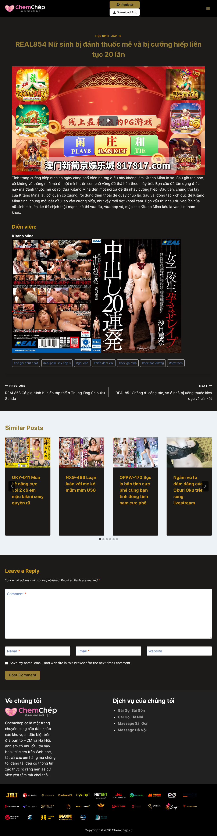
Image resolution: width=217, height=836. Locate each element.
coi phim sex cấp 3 (57, 363)
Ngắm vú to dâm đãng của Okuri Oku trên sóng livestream (188, 490)
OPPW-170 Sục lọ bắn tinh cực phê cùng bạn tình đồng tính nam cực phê (135, 490)
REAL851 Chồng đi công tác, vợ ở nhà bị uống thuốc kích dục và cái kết (164, 392)
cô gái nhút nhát (26, 363)
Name (13, 651)
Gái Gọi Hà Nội (130, 717)
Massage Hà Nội (132, 730)
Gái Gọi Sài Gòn (131, 710)
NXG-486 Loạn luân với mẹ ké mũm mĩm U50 (81, 484)
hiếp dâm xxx (103, 363)
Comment (16, 594)
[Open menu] (208, 8)
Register (127, 4)
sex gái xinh (128, 363)
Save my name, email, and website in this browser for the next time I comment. (70, 663)
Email (84, 651)
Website (155, 651)
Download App (127, 12)
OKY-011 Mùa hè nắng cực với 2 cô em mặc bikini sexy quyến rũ (28, 490)
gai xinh (82, 363)
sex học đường (153, 363)
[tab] (100, 539)
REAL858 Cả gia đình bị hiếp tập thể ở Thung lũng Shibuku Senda (55, 392)
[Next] (205, 486)
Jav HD (116, 36)
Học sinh (102, 36)
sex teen (176, 363)
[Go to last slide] (11, 486)
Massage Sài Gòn (133, 723)
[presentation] (27, 452)
